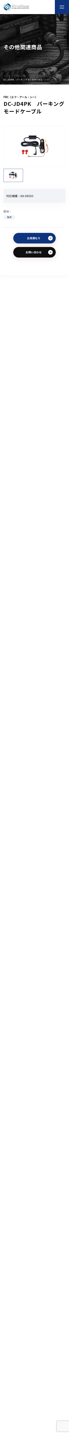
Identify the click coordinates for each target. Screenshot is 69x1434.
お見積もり (33, 238)
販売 (9, 217)
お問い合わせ (34, 252)
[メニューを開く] (62, 7)
